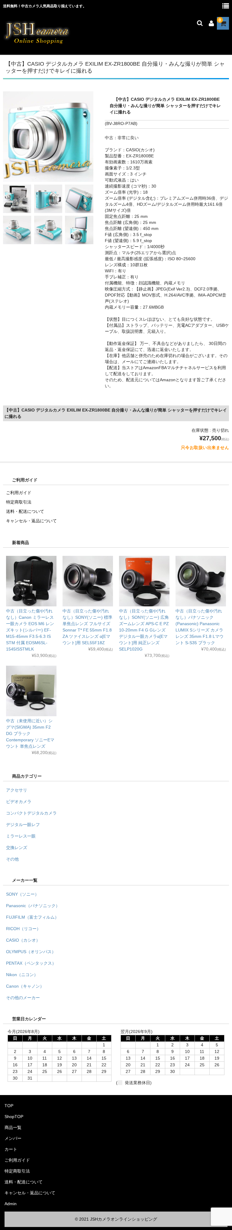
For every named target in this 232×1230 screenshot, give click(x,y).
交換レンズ (16, 847)
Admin (11, 1203)
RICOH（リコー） (23, 928)
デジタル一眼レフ (23, 824)
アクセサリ (16, 790)
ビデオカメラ (18, 801)
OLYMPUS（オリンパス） (31, 951)
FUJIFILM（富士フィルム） (32, 917)
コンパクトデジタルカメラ (31, 813)
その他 (12, 859)
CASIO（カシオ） (23, 940)
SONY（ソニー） (22, 894)
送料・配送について (25, 511)
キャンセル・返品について (31, 520)
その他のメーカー (23, 997)
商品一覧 (13, 1127)
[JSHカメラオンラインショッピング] (37, 43)
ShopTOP (14, 1116)
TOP (9, 1105)
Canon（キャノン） (25, 986)
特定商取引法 (18, 502)
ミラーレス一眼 (21, 836)
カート (11, 1149)
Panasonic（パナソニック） (33, 905)
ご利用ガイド (18, 492)
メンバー (13, 1138)
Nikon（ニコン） (22, 974)
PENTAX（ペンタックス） (31, 963)
